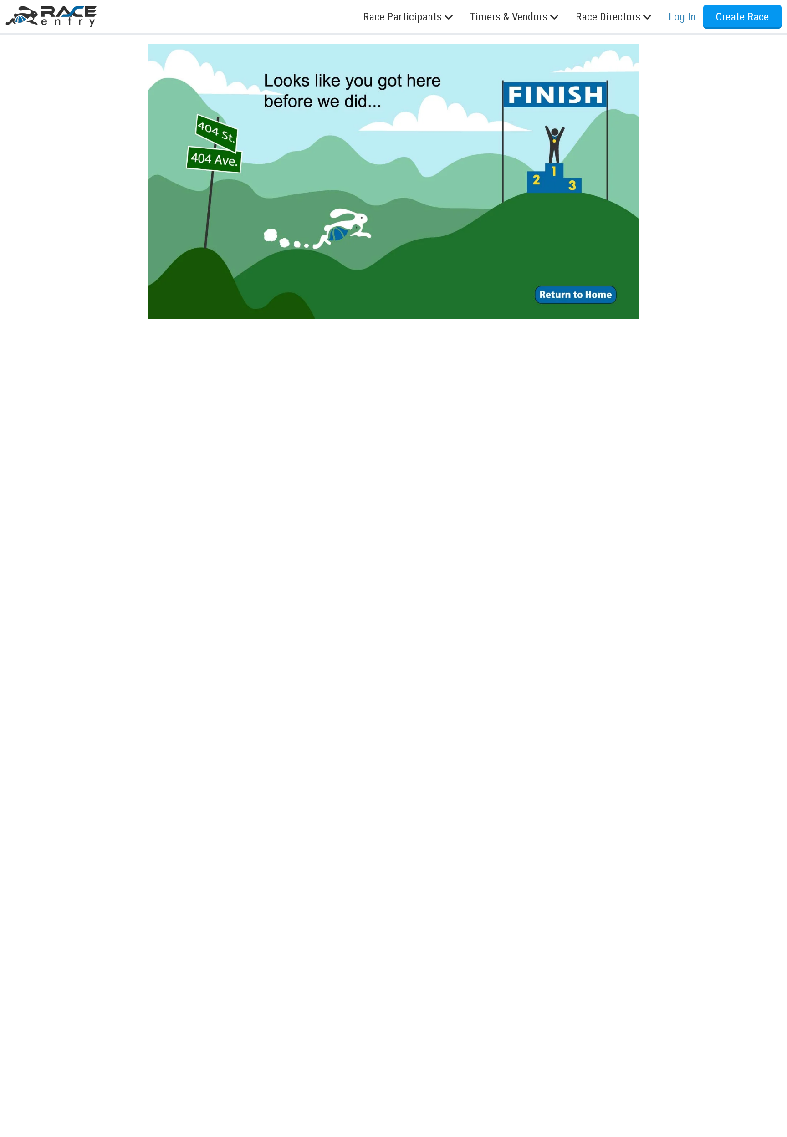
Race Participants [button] (402, 16)
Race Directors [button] (608, 16)
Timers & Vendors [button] (508, 16)
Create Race (742, 16)
